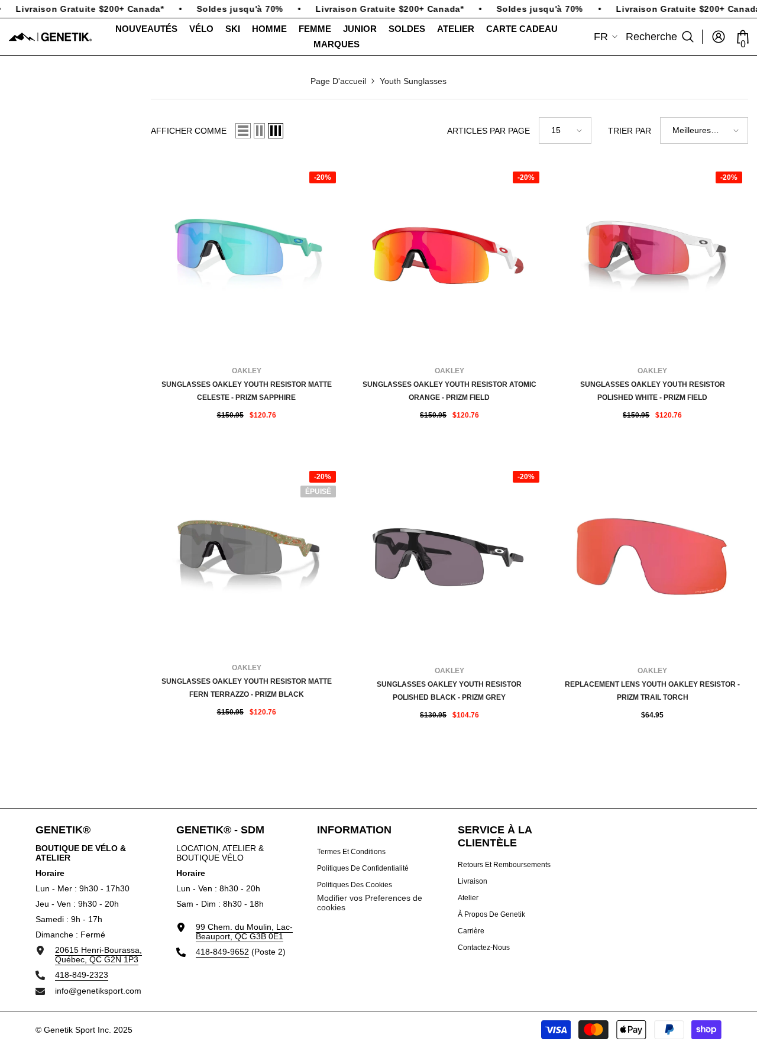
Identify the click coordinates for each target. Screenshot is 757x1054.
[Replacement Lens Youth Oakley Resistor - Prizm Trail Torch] (652, 556)
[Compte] (718, 36)
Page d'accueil (338, 81)
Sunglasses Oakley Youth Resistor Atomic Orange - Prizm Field (449, 391)
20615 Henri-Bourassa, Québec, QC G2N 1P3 (98, 954)
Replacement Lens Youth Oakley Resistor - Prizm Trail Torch (652, 690)
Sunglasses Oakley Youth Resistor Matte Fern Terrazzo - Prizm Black (246, 688)
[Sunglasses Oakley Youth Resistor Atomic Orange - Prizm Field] (449, 257)
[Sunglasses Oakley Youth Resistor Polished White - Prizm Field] (652, 257)
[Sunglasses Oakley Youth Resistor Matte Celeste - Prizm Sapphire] (246, 257)
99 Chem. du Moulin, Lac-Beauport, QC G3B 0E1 (244, 931)
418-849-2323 (81, 974)
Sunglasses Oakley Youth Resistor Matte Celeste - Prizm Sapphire (246, 391)
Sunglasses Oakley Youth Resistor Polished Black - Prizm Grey (449, 690)
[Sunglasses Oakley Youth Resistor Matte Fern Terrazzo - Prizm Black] (246, 556)
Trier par (629, 130)
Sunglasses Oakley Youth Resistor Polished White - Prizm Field (652, 391)
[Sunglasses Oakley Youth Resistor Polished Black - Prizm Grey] (449, 556)
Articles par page (488, 130)
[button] (243, 130)
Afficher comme (189, 130)
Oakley (246, 371)
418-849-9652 (222, 951)
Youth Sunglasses (413, 81)
